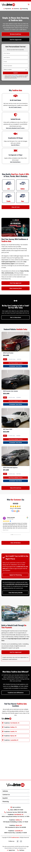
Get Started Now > (15, 162)
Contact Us (6, 794)
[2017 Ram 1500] (15, 426)
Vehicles (5, 791)
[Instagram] (20, 841)
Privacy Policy (15, 75)
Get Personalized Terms (15, 363)
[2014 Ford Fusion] (15, 350)
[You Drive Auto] (8, 4)
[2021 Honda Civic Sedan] (15, 388)
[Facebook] (17, 841)
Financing (6, 801)
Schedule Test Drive (15, 366)
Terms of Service (18, 848)
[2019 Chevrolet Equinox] (15, 464)
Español (5, 798)
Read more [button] (5, 530)
